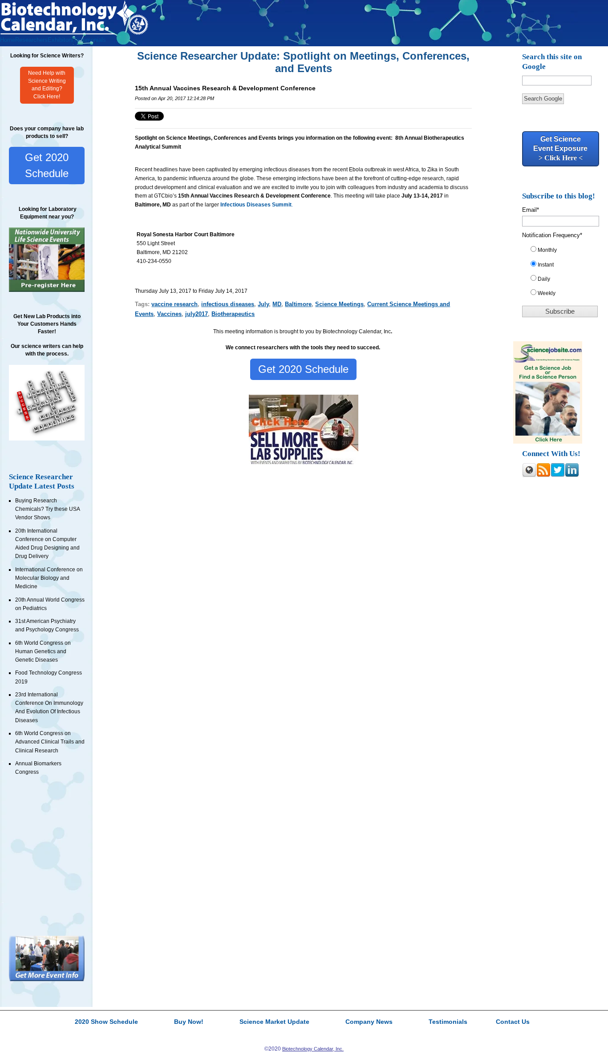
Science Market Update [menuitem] (274, 1022)
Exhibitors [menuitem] (60, 39)
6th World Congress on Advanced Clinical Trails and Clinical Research (50, 742)
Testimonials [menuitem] (89, 39)
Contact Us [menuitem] (513, 1022)
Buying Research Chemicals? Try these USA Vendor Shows (47, 509)
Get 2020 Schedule (47, 165)
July (263, 304)
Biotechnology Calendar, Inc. (313, 1048)
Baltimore (298, 304)
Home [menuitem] (7, 39)
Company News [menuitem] (369, 1022)
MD (276, 304)
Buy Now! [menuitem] (188, 1022)
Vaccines (169, 314)
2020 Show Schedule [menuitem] (106, 1022)
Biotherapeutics (233, 314)
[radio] (563, 252)
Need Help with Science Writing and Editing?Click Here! (47, 85)
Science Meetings (339, 304)
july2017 (196, 314)
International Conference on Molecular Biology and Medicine (49, 578)
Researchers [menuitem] (31, 39)
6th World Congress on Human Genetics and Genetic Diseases (43, 651)
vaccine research (174, 304)
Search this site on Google (552, 62)
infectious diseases (227, 304)
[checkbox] (563, 273)
